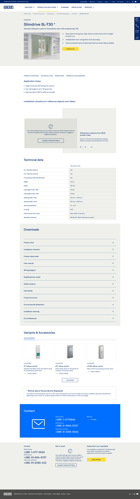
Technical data (47, 76)
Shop (113, 1)
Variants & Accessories (75, 76)
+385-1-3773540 (65, 419)
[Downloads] (137, 37)
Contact (27, 446)
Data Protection (47, 494)
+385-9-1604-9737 (66, 425)
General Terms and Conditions (35, 494)
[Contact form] (137, 31)
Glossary (63, 494)
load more (70, 380)
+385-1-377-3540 (34, 452)
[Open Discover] (34, 7)
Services (88, 7)
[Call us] (137, 25)
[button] (120, 1)
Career (106, 1)
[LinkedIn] (133, 1)
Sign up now (96, 459)
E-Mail (86, 395)
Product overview (31, 76)
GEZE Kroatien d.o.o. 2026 (20, 494)
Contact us (70, 49)
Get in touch (60, 446)
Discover (28, 7)
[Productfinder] (137, 20)
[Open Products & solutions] (57, 7)
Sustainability (83, 1)
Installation (76, 7)
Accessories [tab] (29, 338)
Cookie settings (56, 494)
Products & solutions (46, 7)
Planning (65, 7)
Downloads (59, 76)
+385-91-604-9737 (35, 457)
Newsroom (92, 1)
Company (99, 1)
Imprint (68, 494)
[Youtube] (135, 1)
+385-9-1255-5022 (66, 431)
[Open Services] (93, 7)
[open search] (135, 7)
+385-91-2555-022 (35, 462)
